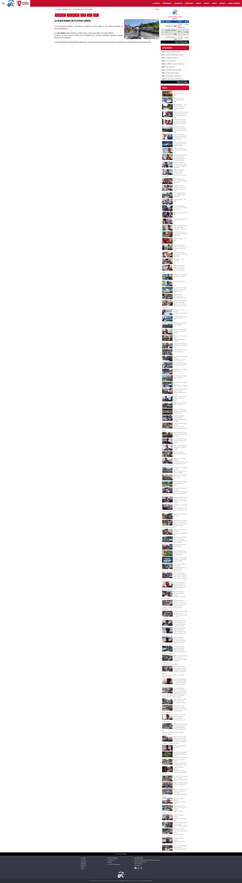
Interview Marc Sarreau (180, 343)
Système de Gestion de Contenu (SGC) (112, 880)
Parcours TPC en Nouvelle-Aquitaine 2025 (179, 99)
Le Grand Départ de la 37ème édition (83, 9)
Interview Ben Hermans (180, 445)
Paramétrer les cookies (140, 862)
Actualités (178, 3)
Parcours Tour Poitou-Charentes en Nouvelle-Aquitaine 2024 (180, 143)
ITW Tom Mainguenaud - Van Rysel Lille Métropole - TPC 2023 (180, 227)
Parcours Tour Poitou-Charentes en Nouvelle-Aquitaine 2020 (180, 559)
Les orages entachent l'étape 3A (170, 72)
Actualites (58, 9)
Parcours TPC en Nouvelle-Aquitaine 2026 (179, 93)
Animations (189, 3)
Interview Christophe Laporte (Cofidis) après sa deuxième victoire (180, 680)
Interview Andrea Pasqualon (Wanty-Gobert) (179, 593)
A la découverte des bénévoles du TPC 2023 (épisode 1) (180, 254)
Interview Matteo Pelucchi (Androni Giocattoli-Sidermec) (180, 639)
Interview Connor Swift (180, 439)
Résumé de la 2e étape (180, 481)
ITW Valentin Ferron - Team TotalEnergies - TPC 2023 (180, 194)
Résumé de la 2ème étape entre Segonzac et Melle (181, 830)
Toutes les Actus (182, 82)
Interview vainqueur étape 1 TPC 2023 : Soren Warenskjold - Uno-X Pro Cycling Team (173, 269)
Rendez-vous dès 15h (168, 66)
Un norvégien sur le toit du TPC (170, 57)
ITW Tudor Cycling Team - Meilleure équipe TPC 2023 (181, 180)
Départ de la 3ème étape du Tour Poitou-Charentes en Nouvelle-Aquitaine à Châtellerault (175, 659)
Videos (82, 868)
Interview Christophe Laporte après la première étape (180, 716)
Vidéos (214, 3)
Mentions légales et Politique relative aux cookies (147, 860)
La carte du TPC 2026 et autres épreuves (173, 54)
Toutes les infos (112, 860)
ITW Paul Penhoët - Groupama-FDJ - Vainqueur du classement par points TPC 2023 (174, 173)
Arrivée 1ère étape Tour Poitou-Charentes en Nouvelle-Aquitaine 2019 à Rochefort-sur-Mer (174, 727)
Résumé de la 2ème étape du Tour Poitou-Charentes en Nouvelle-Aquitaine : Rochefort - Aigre (174, 670)
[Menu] (3, 3)
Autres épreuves (234, 3)
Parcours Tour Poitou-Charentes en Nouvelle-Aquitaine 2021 (180, 552)
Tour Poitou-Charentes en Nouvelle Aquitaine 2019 (180, 754)
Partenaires (167, 3)
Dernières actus (66, 9)
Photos (206, 3)
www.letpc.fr (137, 865)
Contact (222, 3)
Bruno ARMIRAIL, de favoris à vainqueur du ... (174, 63)
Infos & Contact (138, 863)
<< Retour (156, 9)
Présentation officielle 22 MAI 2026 (171, 51)
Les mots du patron (179, 281)
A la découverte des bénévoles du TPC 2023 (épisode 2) (180, 233)
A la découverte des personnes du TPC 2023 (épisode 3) (180, 207)
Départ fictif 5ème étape (180, 783)
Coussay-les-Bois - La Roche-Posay (171, 76)
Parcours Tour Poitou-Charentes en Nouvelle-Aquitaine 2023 (180, 289)
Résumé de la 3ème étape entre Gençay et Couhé (180, 807)
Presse (198, 3)
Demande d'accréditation (114, 864)
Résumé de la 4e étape (180, 432)
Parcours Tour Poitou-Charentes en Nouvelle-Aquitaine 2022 (180, 411)
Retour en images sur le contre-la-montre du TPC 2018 (181, 791)
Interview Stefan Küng (180, 300)
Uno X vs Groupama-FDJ (169, 60)
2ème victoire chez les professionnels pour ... (173, 79)
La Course (156, 3)
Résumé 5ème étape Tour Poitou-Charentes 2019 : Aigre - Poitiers (180, 575)
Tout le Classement (181, 42)
